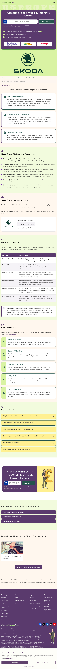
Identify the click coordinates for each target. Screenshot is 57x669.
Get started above (11, 334)
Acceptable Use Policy (35, 606)
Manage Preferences (28, 666)
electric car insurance (48, 180)
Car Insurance (9, 77)
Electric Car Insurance (19, 77)
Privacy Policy (33, 597)
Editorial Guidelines (19, 600)
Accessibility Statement (20, 606)
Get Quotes (46, 21)
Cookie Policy (33, 600)
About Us (3, 597)
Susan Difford (22, 81)
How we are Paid (48, 597)
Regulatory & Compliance (47, 601)
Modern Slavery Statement (47, 605)
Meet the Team (4, 600)
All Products (4, 610)
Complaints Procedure (35, 609)
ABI (45, 310)
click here (27, 25)
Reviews (3, 603)
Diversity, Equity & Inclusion (48, 610)
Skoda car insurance (43, 185)
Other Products (4, 613)
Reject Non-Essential (42, 662)
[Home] (2, 78)
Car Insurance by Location (5, 606)
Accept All (15, 662)
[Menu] (54, 2)
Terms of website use (35, 603)
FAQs (16, 603)
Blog (16, 597)
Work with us (4, 616)
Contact (3, 619)
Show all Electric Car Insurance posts (28, 567)
